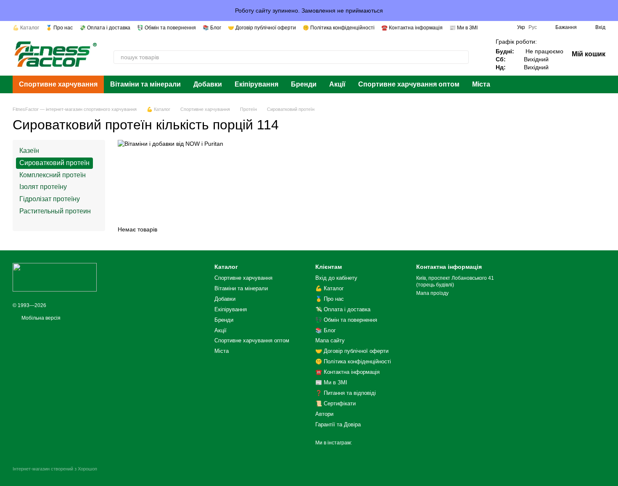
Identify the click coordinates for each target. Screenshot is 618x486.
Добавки (207, 84)
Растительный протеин (55, 211)
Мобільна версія (40, 318)
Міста (481, 84)
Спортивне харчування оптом (409, 84)
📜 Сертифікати (335, 403)
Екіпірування (256, 84)
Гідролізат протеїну (49, 198)
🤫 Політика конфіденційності (339, 28)
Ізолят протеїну (43, 187)
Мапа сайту (330, 340)
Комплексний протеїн (52, 175)
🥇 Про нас (59, 28)
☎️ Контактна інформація (412, 28)
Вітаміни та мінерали (145, 84)
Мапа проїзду (432, 293)
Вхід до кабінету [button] (336, 278)
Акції (337, 84)
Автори (324, 414)
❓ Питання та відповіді (345, 393)
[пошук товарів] (462, 57)
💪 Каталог (26, 28)
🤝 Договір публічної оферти (262, 28)
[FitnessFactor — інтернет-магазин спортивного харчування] (55, 277)
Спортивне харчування (58, 84)
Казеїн (29, 150)
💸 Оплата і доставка (104, 28)
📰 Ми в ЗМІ (463, 28)
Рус (532, 27)
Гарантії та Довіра (338, 424)
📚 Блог (212, 28)
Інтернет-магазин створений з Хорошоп (55, 468)
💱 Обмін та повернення (166, 28)
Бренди (304, 84)
